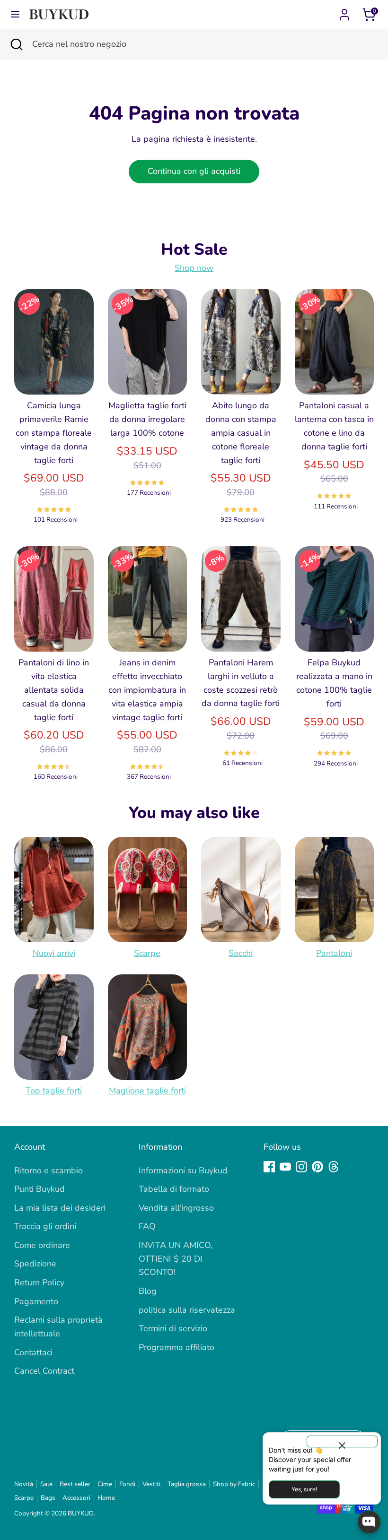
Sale (46, 1484)
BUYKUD (81, 1513)
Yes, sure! (304, 1489)
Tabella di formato (174, 1189)
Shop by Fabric (234, 1484)
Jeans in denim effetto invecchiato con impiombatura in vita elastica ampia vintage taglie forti (147, 690)
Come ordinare (42, 1245)
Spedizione (35, 1263)
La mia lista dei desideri (60, 1207)
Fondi (127, 1484)
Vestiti (151, 1484)
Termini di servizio (173, 1328)
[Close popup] (342, 1441)
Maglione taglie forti (147, 1090)
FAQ (147, 1226)
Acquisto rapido (54, 372)
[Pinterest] (317, 1166)
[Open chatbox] (369, 1522)
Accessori (76, 1497)
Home (106, 1497)
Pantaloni (334, 953)
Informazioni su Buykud (183, 1170)
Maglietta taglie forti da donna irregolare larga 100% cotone (147, 419)
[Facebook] (269, 1166)
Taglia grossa (187, 1484)
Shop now (194, 268)
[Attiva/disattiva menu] (15, 14)
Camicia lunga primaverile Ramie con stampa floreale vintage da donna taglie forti (54, 432)
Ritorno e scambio (48, 1170)
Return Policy (39, 1282)
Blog (148, 1291)
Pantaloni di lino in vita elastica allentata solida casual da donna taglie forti (53, 690)
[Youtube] (285, 1166)
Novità (23, 1484)
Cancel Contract (44, 1371)
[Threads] (333, 1166)
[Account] (344, 11)
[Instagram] (301, 1166)
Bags (48, 1497)
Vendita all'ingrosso (176, 1207)
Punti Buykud (39, 1189)
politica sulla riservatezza (187, 1310)
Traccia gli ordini (45, 1226)
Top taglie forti (54, 1090)
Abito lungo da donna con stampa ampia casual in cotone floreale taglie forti (240, 432)
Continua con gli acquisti (194, 171)
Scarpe (147, 953)
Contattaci (33, 1352)
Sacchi (241, 953)
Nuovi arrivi (54, 953)
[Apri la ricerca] (16, 44)
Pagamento (36, 1301)
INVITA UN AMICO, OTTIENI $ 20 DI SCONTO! (175, 1258)
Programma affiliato (176, 1347)
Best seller (75, 1484)
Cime (104, 1484)
